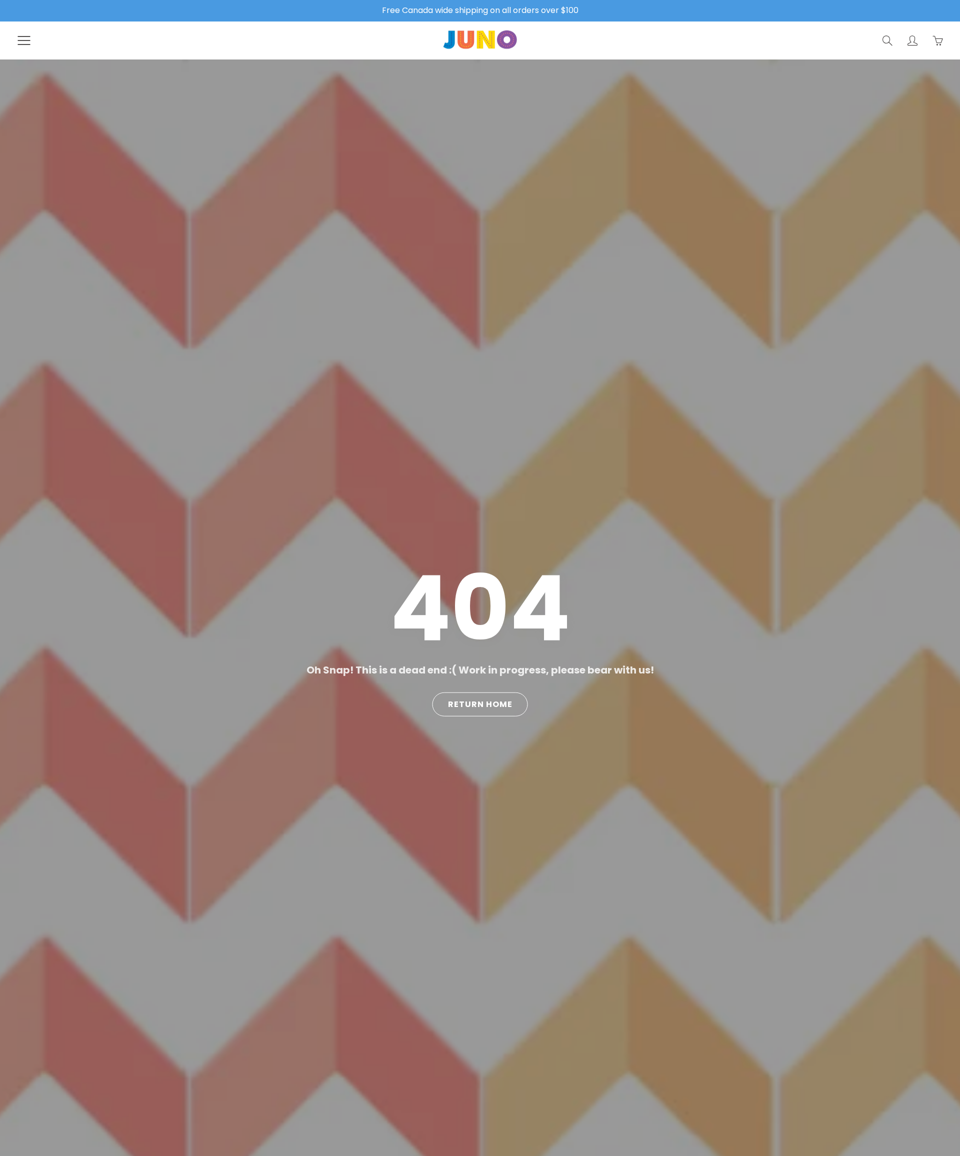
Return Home (480, 704)
